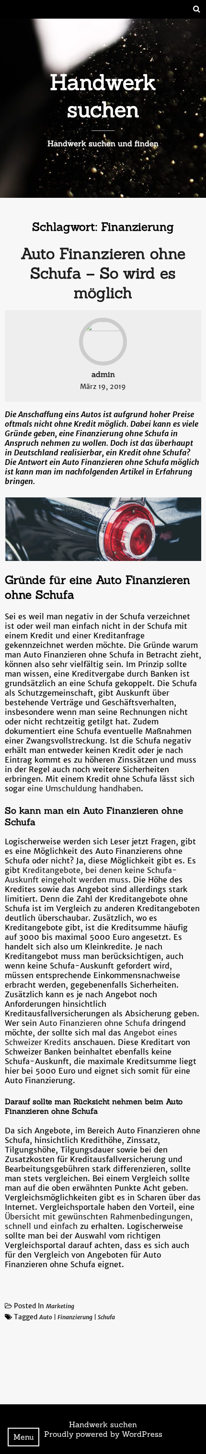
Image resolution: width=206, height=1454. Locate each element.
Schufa (106, 1317)
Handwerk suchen (103, 95)
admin (103, 374)
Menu (23, 1437)
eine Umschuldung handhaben (84, 788)
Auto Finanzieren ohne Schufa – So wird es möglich (103, 273)
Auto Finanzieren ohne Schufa (94, 1023)
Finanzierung (74, 1317)
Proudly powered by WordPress (103, 1434)
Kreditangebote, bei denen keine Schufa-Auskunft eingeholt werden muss (91, 874)
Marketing (60, 1306)
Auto (45, 1317)
